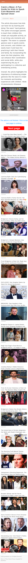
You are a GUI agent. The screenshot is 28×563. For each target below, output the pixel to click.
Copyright (18, 559)
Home (3, 1)
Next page (14, 128)
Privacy (13, 559)
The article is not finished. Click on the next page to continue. (14, 121)
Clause (10, 559)
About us (3, 559)
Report (12, 18)
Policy (6, 559)
